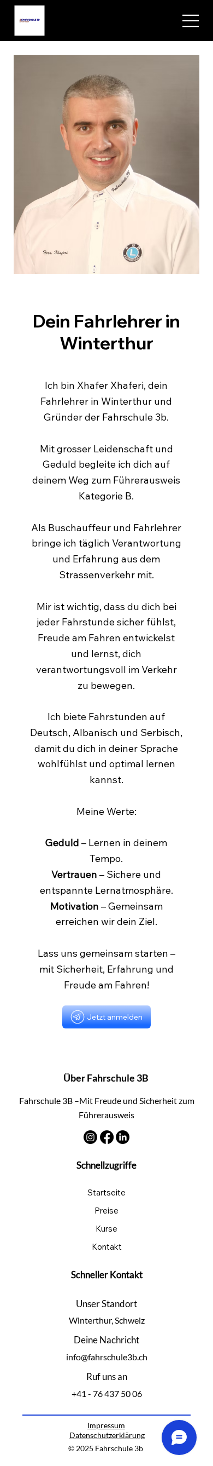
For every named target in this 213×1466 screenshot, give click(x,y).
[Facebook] (107, 1137)
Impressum (106, 1425)
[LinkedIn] (122, 1137)
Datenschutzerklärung (107, 1435)
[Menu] (191, 21)
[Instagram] (90, 1137)
